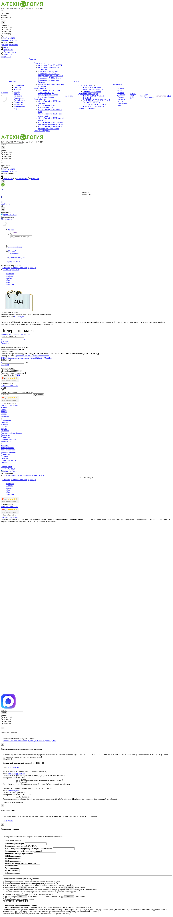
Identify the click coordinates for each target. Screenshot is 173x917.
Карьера (4, 429)
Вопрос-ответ (6, 467)
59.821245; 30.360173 (9, 405)
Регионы (4, 456)
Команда (4, 424)
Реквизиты (5, 437)
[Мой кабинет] (2, 176)
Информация (6, 441)
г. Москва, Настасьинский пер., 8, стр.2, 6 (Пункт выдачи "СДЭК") (29, 741)
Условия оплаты (7, 448)
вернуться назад (7, 317)
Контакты (5, 431)
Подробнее (5, 343)
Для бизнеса (13, 45)
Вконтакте (10, 274)
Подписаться (38, 395)
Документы (5, 435)
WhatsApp (10, 284)
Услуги (4, 412)
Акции (3, 410)
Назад (15, 232)
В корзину (5, 341)
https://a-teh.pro (13, 767)
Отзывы (4, 427)
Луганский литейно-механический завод (32, 356)
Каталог (4, 407)
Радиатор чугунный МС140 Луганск (15, 334)
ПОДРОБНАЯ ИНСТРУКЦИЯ (15, 901)
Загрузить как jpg (56, 887)
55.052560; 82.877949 (9, 386)
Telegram (9, 276)
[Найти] (3, 22)
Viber (8, 280)
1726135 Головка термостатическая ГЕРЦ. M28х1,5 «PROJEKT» (27, 358)
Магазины (5, 446)
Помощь (4, 462)
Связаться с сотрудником (13, 802)
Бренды (4, 414)
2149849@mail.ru (15, 790)
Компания (5, 416)
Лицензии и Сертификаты (11, 433)
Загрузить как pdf (10, 887)
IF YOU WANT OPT (9, 460)
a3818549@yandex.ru (11, 270)
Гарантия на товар (8, 452)
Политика (5, 458)
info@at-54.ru (6, 57)
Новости (4, 422)
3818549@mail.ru (26, 475)
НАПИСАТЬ (8, 821)
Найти (4, 713)
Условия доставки (8, 450)
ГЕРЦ (17, 375)
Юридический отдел (9, 439)
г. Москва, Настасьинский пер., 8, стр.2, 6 (19, 268)
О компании (6, 420)
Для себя (4, 45)
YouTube (9, 278)
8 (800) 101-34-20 (8, 38)
